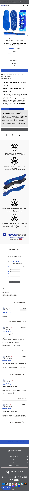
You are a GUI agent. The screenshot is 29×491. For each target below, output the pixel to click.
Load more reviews (14, 428)
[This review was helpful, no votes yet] (22, 322)
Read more (17, 345)
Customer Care (14, 462)
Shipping (9, 53)
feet (11, 295)
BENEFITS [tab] (12, 109)
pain (4, 295)
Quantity (14, 63)
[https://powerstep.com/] (6, 477)
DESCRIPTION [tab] (5, 109)
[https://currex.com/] (14, 477)
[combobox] (20, 302)
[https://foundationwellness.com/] (14, 472)
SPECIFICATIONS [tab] (19, 109)
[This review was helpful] (22, 351)
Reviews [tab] (12, 249)
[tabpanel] (14, 118)
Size (14, 57)
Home (7, 40)
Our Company (14, 456)
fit (7, 295)
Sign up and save (14, 465)
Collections (11, 40)
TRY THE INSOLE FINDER (14, 129)
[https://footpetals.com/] (22, 477)
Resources (14, 459)
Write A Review (14, 282)
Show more (5, 299)
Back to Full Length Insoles (15, 441)
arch (15, 295)
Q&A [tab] (18, 249)
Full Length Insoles (19, 40)
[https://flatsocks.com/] (14, 480)
